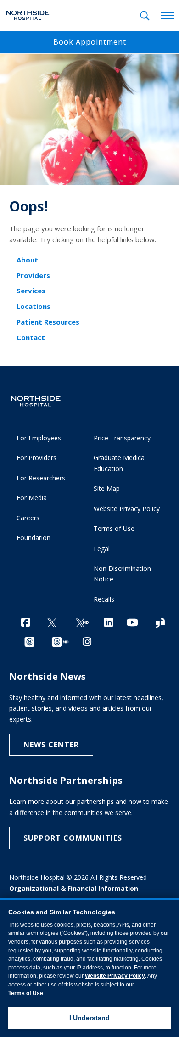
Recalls (104, 599)
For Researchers (41, 477)
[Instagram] (87, 641)
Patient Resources (48, 321)
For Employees (39, 437)
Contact (31, 337)
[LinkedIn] (108, 622)
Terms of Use (114, 528)
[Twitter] (52, 623)
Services (31, 290)
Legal (102, 548)
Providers (33, 275)
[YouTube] (132, 622)
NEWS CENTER (51, 745)
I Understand (89, 1017)
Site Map (107, 488)
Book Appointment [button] (89, 42)
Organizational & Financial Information (73, 888)
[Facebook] (25, 622)
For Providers (36, 457)
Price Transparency (122, 437)
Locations (33, 306)
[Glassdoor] (160, 623)
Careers (28, 517)
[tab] (145, 16)
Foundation (33, 537)
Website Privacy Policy (127, 508)
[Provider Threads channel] (60, 642)
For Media (32, 497)
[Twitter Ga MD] (82, 623)
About (27, 259)
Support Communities (72, 838)
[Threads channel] (29, 642)
